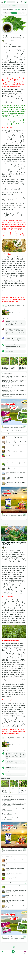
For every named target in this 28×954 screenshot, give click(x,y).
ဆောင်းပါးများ (7, 5)
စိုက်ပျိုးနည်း (6, 13)
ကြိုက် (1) (7, 771)
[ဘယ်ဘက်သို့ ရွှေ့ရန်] (3, 13)
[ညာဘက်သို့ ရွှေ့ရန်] (25, 13)
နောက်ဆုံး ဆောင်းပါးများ (8, 9)
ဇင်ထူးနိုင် (7, 41)
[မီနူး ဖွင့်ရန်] (2, 2)
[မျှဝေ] (24, 318)
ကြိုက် (7, 326)
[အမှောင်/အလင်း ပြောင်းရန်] (17, 2)
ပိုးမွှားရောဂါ (13, 5)
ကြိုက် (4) (7, 348)
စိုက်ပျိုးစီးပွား (21, 13)
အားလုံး (24, 460)
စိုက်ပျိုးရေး (17, 9)
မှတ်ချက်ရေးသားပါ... (10, 351)
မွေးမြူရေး (24, 9)
